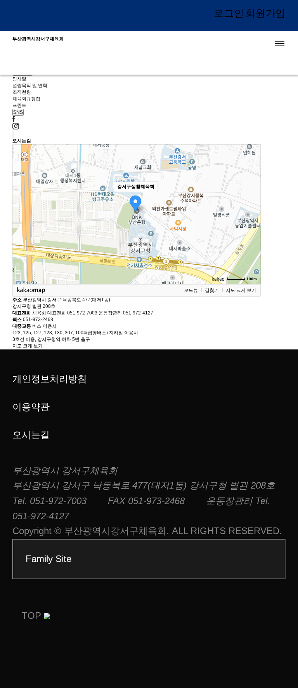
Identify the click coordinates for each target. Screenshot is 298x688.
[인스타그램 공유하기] (15, 128)
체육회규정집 (26, 98)
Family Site (48, 559)
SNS (18, 112)
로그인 (229, 13)
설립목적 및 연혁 (29, 85)
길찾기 (212, 290)
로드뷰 (191, 290)
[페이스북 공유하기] (13, 120)
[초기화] (251, 227)
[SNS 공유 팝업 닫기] (13, 134)
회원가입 (265, 13)
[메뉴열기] (279, 43)
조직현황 (21, 92)
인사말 (19, 79)
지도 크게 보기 (241, 290)
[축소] (251, 213)
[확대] (251, 200)
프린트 (19, 105)
